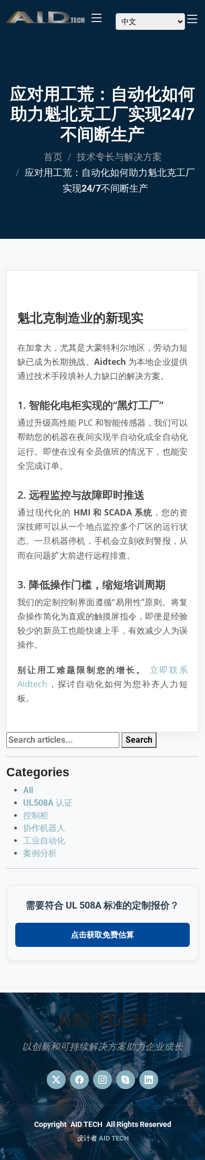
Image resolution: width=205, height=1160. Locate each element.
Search (139, 740)
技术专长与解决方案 (119, 157)
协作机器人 (44, 828)
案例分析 (40, 853)
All (28, 790)
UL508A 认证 (48, 803)
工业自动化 (44, 841)
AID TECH (114, 1138)
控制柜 (35, 815)
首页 (53, 157)
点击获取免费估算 (102, 935)
